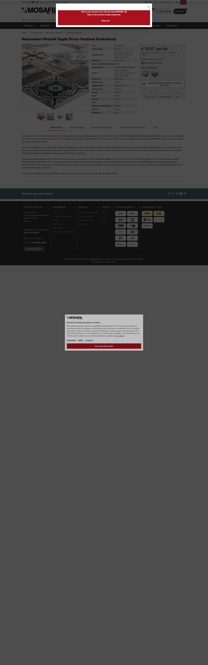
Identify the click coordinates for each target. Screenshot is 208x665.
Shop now (105, 20)
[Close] (148, 6)
